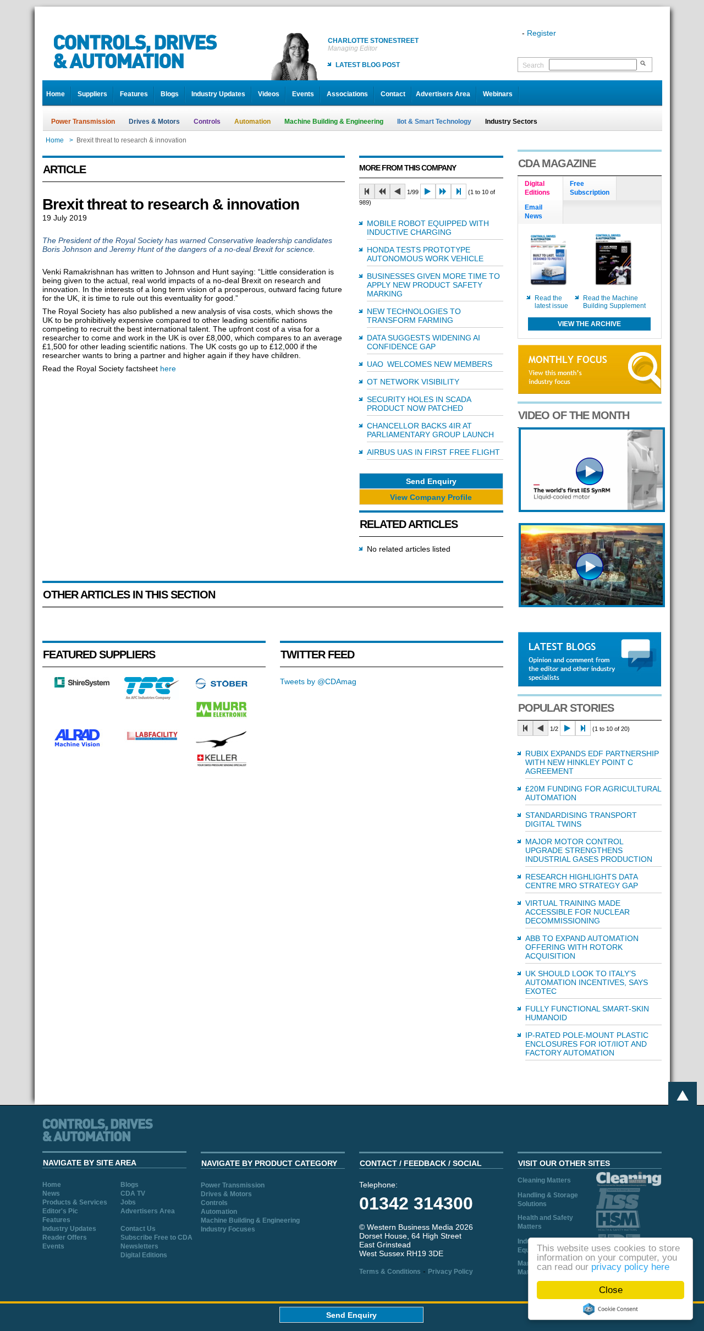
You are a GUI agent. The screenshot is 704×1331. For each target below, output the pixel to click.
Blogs (170, 94)
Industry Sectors (511, 121)
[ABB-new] (592, 509)
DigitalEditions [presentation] (537, 188)
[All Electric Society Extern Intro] (592, 604)
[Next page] (428, 191)
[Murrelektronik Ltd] (221, 719)
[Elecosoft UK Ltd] (81, 684)
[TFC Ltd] (151, 696)
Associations (347, 94)
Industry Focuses (228, 1229)
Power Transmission (83, 121)
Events (303, 94)
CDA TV (132, 1193)
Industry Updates (218, 94)
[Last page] (458, 191)
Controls (207, 121)
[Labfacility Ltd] (151, 739)
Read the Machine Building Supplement (614, 302)
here (168, 368)
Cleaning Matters (544, 1180)
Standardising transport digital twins (581, 819)
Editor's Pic (60, 1211)
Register (541, 33)
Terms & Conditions (390, 1271)
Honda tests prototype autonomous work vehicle (425, 254)
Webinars (498, 94)
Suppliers (92, 94)
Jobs (128, 1202)
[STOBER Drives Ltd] (221, 687)
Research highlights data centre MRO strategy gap (581, 881)
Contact (393, 94)
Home (55, 94)
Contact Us (138, 1229)
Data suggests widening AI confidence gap (423, 342)
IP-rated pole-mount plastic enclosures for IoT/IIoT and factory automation (586, 1044)
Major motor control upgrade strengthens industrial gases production (588, 850)
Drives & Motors (154, 121)
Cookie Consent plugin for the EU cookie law (610, 1309)
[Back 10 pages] (382, 191)
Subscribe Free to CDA (156, 1237)
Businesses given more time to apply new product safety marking (433, 285)
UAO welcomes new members (429, 364)
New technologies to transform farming (414, 315)
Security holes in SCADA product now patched (419, 404)
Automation (252, 121)
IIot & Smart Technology (434, 121)
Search (533, 65)
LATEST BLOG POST (368, 65)
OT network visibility (413, 381)
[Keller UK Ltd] (221, 765)
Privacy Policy (450, 1271)
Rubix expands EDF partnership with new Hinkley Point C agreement (592, 762)
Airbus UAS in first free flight (433, 452)
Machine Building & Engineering (333, 121)
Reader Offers (64, 1237)
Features (134, 94)
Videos (268, 94)
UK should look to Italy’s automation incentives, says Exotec (586, 982)
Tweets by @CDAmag (318, 681)
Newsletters (139, 1246)
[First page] (367, 191)
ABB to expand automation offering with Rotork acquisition (582, 947)
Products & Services (74, 1202)
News (51, 1193)
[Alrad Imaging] (81, 745)
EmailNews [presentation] (533, 212)
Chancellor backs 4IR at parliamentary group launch (430, 430)
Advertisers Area (443, 94)
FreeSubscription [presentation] (589, 188)
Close (611, 1290)
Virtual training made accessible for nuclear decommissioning (577, 912)
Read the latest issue (551, 302)
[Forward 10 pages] (443, 191)
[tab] (540, 189)
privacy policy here (630, 1267)
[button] (431, 481)
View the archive (589, 324)
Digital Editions (143, 1255)
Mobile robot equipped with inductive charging (428, 228)
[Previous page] (397, 191)
